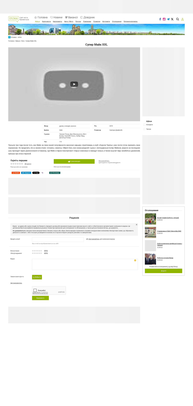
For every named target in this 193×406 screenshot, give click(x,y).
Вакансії (73, 17)
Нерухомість (57, 21)
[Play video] (74, 84)
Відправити (40, 298)
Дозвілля (96, 21)
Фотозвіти (106, 21)
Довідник (89, 17)
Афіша (37, 21)
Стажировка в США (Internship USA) (169, 231)
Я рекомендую (75, 161)
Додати (163, 271)
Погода (78, 21)
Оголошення (116, 21)
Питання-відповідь (131, 21)
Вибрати (38, 277)
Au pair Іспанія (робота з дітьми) (168, 218)
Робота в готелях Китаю (165, 258)
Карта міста (46, 21)
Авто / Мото (68, 21)
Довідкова (87, 21)
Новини (57, 17)
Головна (43, 17)
